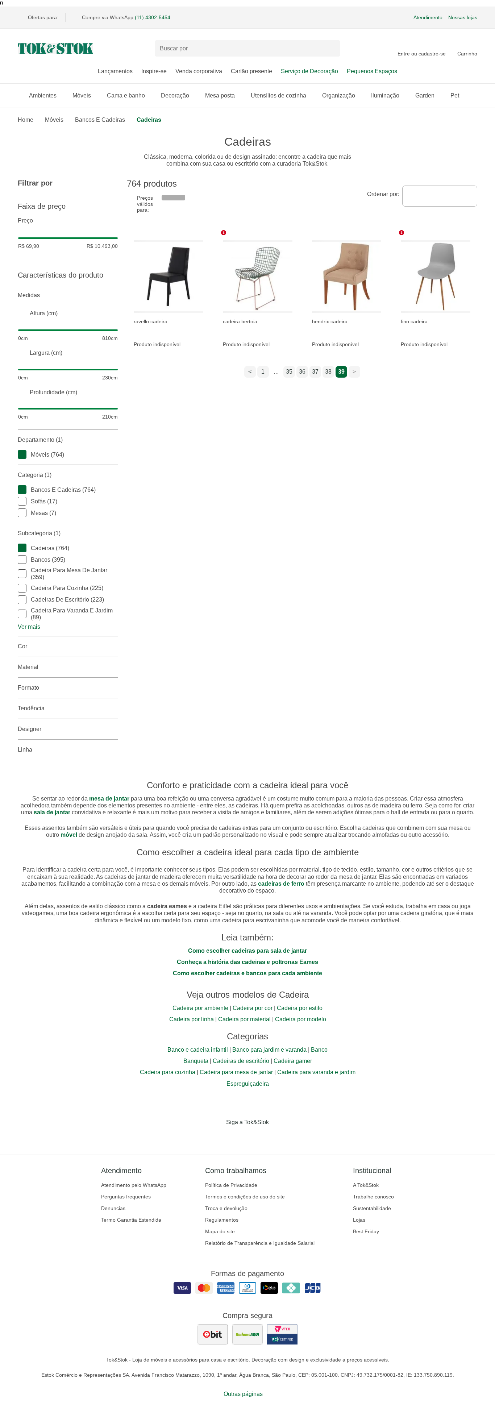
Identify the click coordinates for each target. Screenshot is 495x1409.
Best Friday (366, 1231)
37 (315, 372)
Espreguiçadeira (247, 1084)
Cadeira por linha (191, 1019)
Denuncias (113, 1208)
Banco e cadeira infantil (197, 1050)
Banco (319, 1050)
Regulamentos (221, 1220)
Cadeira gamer (293, 1061)
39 (341, 372)
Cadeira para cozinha (167, 1072)
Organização (338, 95)
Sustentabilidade (372, 1208)
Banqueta (195, 1061)
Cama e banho (126, 95)
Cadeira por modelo (300, 1019)
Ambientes (43, 95)
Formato (28, 688)
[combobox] (439, 196)
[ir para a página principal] (55, 48)
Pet (454, 95)
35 (289, 372)
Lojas (359, 1220)
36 (302, 372)
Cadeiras (149, 120)
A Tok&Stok (366, 1185)
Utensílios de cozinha (278, 95)
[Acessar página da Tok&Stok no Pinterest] (257, 1137)
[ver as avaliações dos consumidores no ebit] (212, 1334)
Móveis (81, 95)
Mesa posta (220, 95)
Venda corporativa (198, 71)
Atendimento (427, 17)
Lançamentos (115, 71)
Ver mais (29, 627)
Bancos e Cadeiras (100, 120)
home (25, 120)
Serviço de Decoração (309, 71)
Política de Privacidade (231, 1185)
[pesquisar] (331, 48)
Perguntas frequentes (126, 1197)
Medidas (29, 295)
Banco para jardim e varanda (269, 1050)
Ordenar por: (383, 194)
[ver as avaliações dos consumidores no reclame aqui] (247, 1334)
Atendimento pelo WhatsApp (133, 1185)
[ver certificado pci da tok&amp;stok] (282, 1334)
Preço (25, 220)
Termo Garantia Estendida (131, 1220)
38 (328, 372)
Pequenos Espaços (372, 71)
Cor (22, 646)
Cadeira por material (244, 1019)
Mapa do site (220, 1231)
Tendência (31, 708)
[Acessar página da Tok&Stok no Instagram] (237, 1137)
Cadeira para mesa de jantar (236, 1072)
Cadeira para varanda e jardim (316, 1072)
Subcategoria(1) (39, 533)
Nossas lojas (462, 17)
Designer (29, 729)
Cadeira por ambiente (200, 1008)
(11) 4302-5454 (152, 17)
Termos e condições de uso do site (245, 1197)
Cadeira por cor (253, 1008)
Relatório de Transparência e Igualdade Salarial (260, 1243)
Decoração (175, 95)
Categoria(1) (34, 475)
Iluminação (385, 95)
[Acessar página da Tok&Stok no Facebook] (217, 1137)
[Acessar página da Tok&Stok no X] (278, 1137)
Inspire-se (154, 71)
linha (25, 750)
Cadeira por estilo (300, 1008)
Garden (424, 95)
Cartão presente (251, 71)
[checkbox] (22, 454)
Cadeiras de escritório (241, 1061)
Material (28, 667)
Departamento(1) (40, 440)
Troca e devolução (226, 1208)
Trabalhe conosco (373, 1197)
